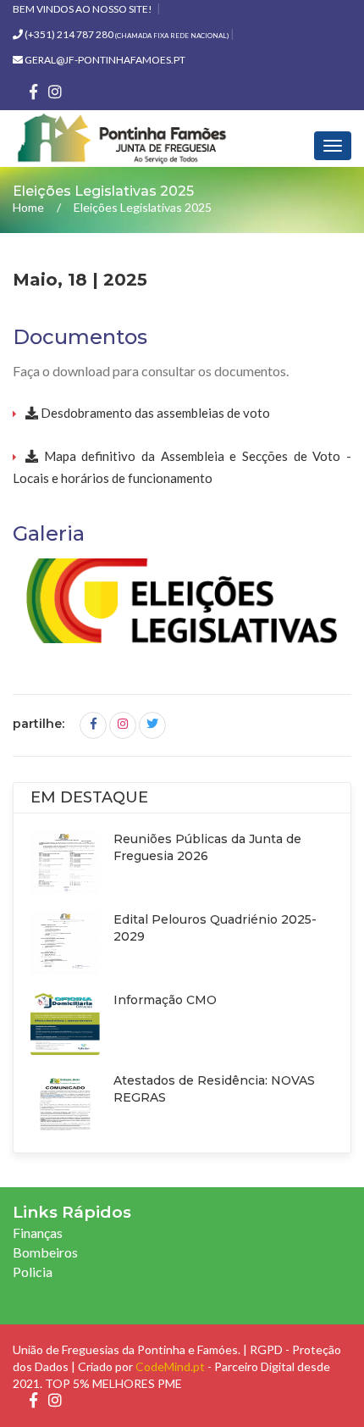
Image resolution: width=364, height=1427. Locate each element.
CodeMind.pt (170, 1366)
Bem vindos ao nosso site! (82, 9)
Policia (32, 1271)
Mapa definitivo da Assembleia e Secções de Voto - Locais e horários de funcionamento (182, 467)
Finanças (38, 1232)
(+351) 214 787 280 (126, 34)
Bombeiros (45, 1252)
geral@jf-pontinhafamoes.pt (104, 59)
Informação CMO (165, 1000)
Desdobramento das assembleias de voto (154, 412)
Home (28, 207)
